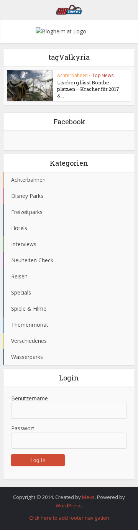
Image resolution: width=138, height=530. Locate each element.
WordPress (69, 505)
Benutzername (29, 398)
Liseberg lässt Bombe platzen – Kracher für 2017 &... (88, 89)
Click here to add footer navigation (69, 517)
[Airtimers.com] (69, 8)
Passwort (22, 428)
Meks (88, 497)
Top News (102, 75)
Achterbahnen (72, 75)
